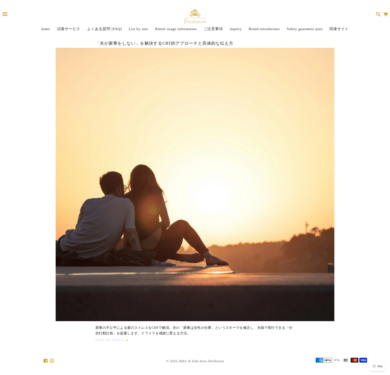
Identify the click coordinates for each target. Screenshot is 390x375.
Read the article (110, 340)
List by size (138, 29)
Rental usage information (176, 29)
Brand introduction (264, 29)
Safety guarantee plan (305, 29)
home (45, 29)
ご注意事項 (213, 29)
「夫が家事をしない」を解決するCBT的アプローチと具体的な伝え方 (164, 43)
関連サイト (339, 29)
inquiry (236, 29)
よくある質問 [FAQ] (104, 29)
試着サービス (68, 29)
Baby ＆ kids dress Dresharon (201, 361)
